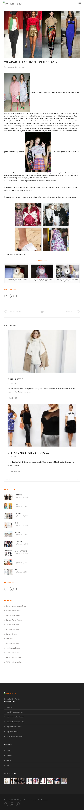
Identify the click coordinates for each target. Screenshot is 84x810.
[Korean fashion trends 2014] (57, 781)
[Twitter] (12, 296)
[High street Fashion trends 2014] (29, 781)
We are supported (21, 551)
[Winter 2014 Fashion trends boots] (43, 781)
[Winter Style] (42, 352)
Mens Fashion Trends (13, 615)
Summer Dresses (12, 634)
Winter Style (15, 379)
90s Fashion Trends (12, 643)
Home (8, 750)
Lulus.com (9, 707)
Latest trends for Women (15, 717)
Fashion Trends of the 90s (15, 722)
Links (16, 523)
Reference (18, 514)
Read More (12, 398)
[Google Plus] (17, 296)
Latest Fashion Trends (13, 653)
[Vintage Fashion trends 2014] (21, 781)
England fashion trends (14, 727)
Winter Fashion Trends (13, 611)
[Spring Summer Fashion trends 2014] (42, 425)
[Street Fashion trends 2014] (50, 781)
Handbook (18, 495)
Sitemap (9, 760)
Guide (16, 504)
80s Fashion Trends (12, 629)
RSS (7, 765)
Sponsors (18, 532)
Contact (9, 755)
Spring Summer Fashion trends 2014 (29, 452)
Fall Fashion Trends (12, 625)
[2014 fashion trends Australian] (64, 781)
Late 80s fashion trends (14, 712)
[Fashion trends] (13, 4)
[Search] (77, 479)
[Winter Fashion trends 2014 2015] (36, 781)
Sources (17, 570)
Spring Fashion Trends (13, 657)
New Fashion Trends (13, 648)
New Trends (21, 67)
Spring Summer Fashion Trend (16, 606)
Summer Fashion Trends (14, 620)
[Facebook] (6, 296)
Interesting (19, 542)
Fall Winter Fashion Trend (14, 662)
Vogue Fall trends (12, 732)
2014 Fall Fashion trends (14, 737)
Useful (17, 560)
